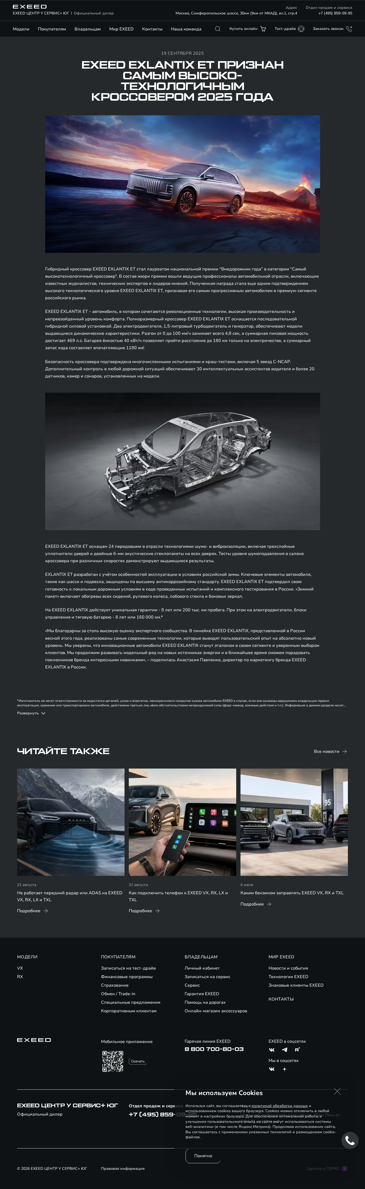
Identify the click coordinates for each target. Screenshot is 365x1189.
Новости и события (288, 968)
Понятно (203, 1156)
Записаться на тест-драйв (128, 968)
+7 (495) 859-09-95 (335, 13)
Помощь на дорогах (205, 1002)
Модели (21, 29)
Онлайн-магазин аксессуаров (216, 1011)
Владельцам (88, 29)
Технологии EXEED (288, 977)
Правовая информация (123, 1168)
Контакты (152, 29)
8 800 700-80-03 (214, 1049)
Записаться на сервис (207, 977)
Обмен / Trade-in (118, 994)
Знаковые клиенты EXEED (296, 985)
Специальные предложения (130, 1002)
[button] (337, 1091)
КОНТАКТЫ (281, 999)
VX (20, 968)
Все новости (326, 751)
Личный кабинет (202, 968)
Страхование (115, 985)
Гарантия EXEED (202, 994)
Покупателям (52, 29)
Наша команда (186, 29)
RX (20, 977)
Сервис (192, 985)
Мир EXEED (121, 29)
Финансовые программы (127, 977)
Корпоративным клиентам (129, 1011)
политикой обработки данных (280, 1105)
